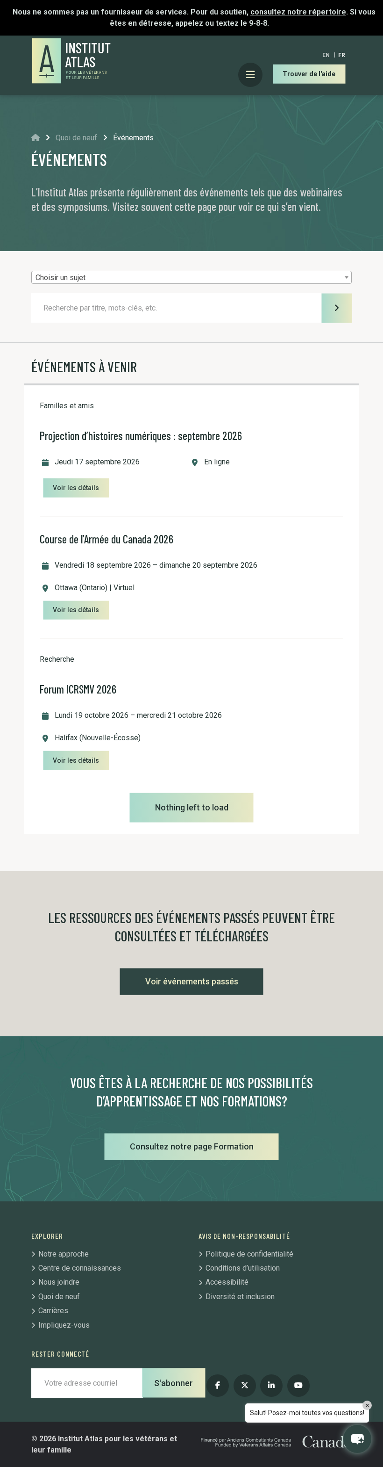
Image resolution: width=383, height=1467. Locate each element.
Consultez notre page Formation (192, 1146)
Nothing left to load (191, 807)
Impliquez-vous (64, 1325)
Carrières (53, 1310)
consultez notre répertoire (298, 11)
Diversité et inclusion (240, 1296)
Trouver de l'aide (309, 74)
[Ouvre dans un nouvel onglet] (217, 1385)
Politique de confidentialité (249, 1254)
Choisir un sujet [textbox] (60, 277)
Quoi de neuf (76, 137)
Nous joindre (58, 1282)
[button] (357, 1439)
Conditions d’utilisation (243, 1268)
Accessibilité (227, 1282)
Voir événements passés (191, 981)
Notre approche (63, 1254)
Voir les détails (76, 487)
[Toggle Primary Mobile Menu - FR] (250, 75)
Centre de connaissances (79, 1268)
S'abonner (173, 1383)
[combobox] (191, 277)
